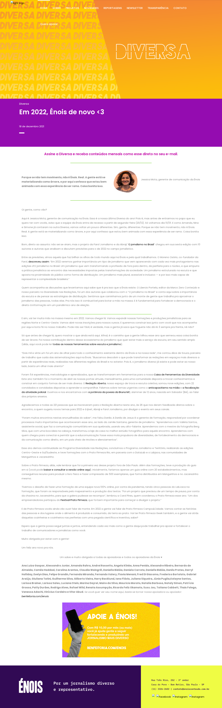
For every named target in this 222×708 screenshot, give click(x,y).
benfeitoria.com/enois (35, 596)
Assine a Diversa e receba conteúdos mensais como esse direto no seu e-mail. (111, 154)
